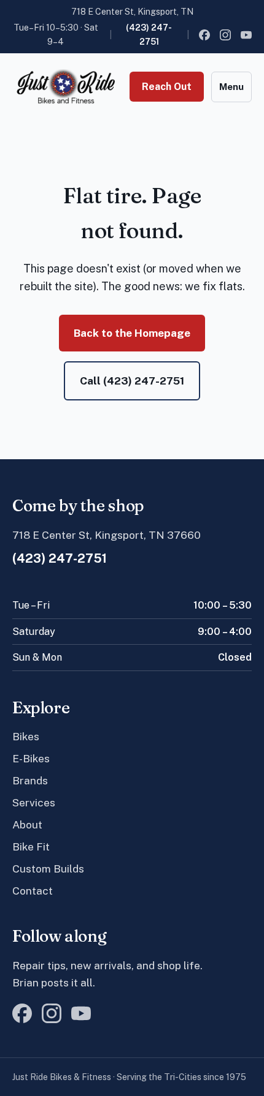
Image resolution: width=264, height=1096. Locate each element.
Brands (30, 780)
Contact (32, 890)
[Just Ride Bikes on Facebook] (204, 34)
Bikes (25, 736)
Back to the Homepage (132, 332)
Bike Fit (31, 846)
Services (33, 802)
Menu (231, 86)
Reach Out (167, 86)
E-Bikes (31, 758)
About (27, 824)
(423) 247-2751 (149, 34)
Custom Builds (48, 868)
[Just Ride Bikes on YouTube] (246, 34)
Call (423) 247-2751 (132, 380)
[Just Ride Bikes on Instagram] (225, 34)
